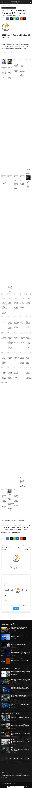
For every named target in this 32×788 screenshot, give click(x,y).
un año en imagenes (16, 532)
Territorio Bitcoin (13, 7)
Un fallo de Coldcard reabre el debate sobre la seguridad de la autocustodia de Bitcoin (20, 733)
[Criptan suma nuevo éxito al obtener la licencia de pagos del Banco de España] (5, 661)
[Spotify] (17, 758)
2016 (9, 532)
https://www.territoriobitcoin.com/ (16, 566)
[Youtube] (23, 568)
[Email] (24, 18)
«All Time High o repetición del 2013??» (24, 548)
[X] (11, 18)
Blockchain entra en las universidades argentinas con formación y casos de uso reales (20, 718)
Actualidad (7, 5)
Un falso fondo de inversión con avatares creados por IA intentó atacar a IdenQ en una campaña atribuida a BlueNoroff (21, 652)
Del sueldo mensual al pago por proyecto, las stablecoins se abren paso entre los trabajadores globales (20, 725)
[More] (28, 18)
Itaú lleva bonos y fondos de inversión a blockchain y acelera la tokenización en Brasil (20, 741)
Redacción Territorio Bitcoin (9, 15)
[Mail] (14, 758)
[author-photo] (16, 562)
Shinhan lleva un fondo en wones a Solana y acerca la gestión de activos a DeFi (20, 689)
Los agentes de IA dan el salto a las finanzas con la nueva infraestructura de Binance (20, 705)
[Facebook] (7, 18)
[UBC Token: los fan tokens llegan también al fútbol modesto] (5, 630)
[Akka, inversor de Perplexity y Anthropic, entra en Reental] (5, 637)
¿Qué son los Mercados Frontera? (7, 548)
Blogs (8, 7)
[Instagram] (12, 568)
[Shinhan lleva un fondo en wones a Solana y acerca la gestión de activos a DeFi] (5, 690)
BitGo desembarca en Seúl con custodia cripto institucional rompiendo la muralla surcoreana (20, 673)
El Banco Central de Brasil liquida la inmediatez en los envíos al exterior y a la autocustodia (21, 749)
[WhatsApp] (14, 18)
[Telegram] (17, 568)
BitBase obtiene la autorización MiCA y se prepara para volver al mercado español (20, 644)
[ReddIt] (21, 18)
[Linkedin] (17, 18)
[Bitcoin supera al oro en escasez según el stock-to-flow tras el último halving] (5, 682)
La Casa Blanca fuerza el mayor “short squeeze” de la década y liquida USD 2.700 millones (20, 697)
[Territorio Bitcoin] (16, 2)
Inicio (2, 5)
